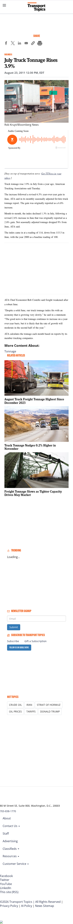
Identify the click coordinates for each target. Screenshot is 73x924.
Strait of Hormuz (48, 704)
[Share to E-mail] (26, 43)
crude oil (15, 704)
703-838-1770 (8, 811)
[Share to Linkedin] (19, 43)
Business (8, 54)
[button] (33, 43)
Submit (13, 627)
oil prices (15, 711)
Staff (6, 833)
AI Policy (26, 906)
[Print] (39, 43)
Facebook (6, 876)
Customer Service (15, 864)
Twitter (4, 880)
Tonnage (10, 351)
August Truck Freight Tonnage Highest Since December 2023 (34, 401)
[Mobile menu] (4, 5)
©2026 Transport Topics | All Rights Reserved (30, 902)
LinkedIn (5, 888)
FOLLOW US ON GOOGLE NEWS (19, 647)
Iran (29, 704)
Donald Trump (50, 711)
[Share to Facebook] (6, 43)
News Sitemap (44, 906)
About (7, 818)
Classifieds (10, 849)
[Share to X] (12, 43)
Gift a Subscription (35, 641)
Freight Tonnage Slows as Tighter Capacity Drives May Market (33, 493)
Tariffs (31, 711)
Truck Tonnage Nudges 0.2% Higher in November (30, 447)
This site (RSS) (9, 892)
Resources (10, 856)
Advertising (10, 841)
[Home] (36, 6)
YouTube (6, 884)
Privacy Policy (9, 906)
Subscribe (13, 641)
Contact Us (10, 826)
